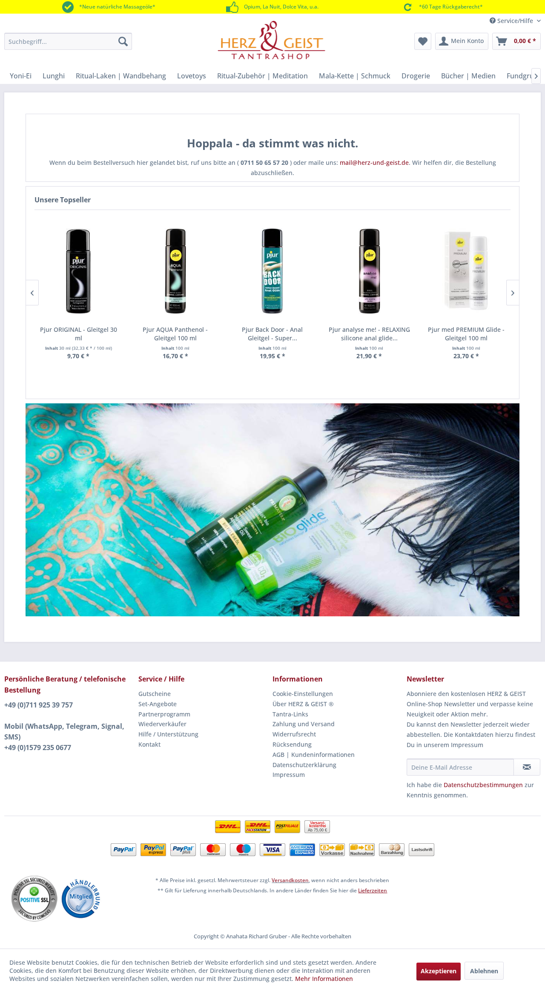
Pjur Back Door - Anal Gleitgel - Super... (272, 333)
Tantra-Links (290, 714)
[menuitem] (68, 41)
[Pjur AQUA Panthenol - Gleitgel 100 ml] (175, 271)
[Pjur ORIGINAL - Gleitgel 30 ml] (79, 271)
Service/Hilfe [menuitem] (515, 21)
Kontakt (149, 744)
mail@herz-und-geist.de (374, 162)
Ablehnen (484, 971)
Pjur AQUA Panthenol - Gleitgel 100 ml (175, 333)
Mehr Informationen (324, 979)
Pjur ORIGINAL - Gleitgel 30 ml (78, 333)
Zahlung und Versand (303, 724)
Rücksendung (292, 744)
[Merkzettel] (422, 41)
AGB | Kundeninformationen (313, 754)
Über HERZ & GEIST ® (303, 704)
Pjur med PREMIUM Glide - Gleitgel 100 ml (466, 333)
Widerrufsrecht (294, 734)
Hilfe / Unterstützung (168, 734)
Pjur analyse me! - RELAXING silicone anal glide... (369, 333)
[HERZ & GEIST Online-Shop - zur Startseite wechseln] (271, 40)
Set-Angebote (157, 704)
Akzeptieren (438, 971)
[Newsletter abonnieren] (526, 767)
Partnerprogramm (164, 714)
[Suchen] (123, 41)
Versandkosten (290, 880)
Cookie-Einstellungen (302, 694)
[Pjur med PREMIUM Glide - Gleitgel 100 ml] (466, 271)
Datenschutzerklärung (304, 765)
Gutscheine (154, 694)
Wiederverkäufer (162, 724)
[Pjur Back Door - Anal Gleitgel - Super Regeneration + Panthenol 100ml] (272, 271)
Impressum (288, 775)
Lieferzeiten (372, 890)
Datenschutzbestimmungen (483, 785)
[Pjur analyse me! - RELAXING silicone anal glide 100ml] (369, 271)
